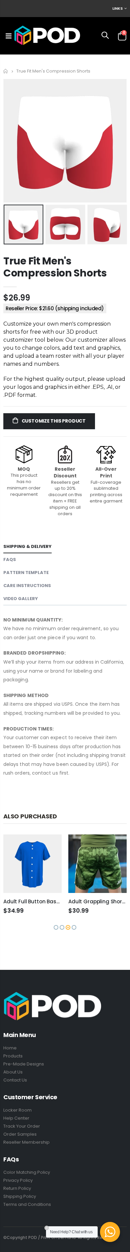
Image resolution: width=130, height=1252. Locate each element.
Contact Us (15, 1080)
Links (117, 8)
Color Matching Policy (26, 1172)
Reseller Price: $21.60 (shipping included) (55, 308)
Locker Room (17, 1110)
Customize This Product (53, 421)
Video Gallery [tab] (20, 598)
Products (13, 1056)
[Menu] (9, 35)
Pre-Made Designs (23, 1064)
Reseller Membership (26, 1142)
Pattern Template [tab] (26, 572)
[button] (56, 927)
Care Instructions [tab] (27, 585)
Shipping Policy (19, 1196)
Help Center (16, 1118)
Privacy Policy (18, 1180)
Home (5, 71)
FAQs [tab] (9, 559)
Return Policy (17, 1188)
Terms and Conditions (27, 1204)
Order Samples (20, 1134)
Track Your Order (21, 1126)
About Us (13, 1072)
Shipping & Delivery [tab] (27, 546)
